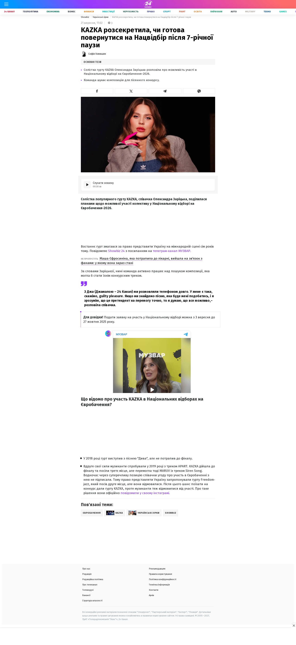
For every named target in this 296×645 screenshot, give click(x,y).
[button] (97, 91)
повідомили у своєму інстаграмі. (145, 493)
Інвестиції (108, 11)
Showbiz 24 (116, 251)
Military (250, 11)
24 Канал (9, 11)
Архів (151, 595)
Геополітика (30, 11)
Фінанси (89, 11)
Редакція (86, 574)
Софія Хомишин (97, 53)
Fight (182, 11)
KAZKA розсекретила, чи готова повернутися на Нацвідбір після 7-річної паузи (151, 17)
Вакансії (86, 595)
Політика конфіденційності (162, 579)
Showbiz (85, 17)
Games (283, 11)
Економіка (53, 11)
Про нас (86, 568)
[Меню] (6, 4)
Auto (234, 11)
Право (151, 11)
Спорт (167, 11)
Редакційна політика (92, 579)
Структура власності (92, 600)
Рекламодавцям (157, 568)
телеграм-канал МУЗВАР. (171, 251)
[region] (148, 637)
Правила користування (160, 574)
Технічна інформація (159, 584)
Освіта (198, 11)
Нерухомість (131, 11)
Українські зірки (101, 17)
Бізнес (71, 11)
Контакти (153, 590)
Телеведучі (88, 590)
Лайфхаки (216, 11)
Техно (267, 11)
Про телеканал (89, 584)
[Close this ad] (293, 625)
